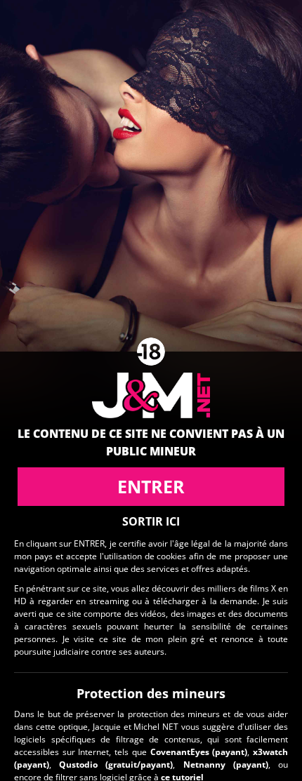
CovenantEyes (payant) (199, 752)
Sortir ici (151, 521)
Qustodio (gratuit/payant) (116, 764)
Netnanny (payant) (225, 764)
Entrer (151, 486)
